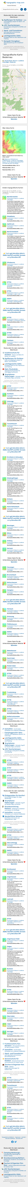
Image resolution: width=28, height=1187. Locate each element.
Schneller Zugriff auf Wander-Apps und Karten (15, 377)
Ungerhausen (11, 877)
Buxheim (10, 969)
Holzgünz (10, 590)
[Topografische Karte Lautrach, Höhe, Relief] (4, 907)
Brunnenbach (11, 575)
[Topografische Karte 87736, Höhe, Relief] (4, 702)
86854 (9, 783)
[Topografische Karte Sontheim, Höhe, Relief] (4, 396)
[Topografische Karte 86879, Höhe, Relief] (4, 301)
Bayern (16, 198)
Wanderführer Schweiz (13, 816)
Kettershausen (12, 582)
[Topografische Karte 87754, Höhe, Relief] (4, 676)
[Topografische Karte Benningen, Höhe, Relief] (4, 528)
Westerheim (17, 335)
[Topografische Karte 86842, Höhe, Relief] (4, 634)
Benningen (10, 525)
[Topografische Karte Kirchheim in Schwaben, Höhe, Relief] (4, 466)
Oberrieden (11, 1016)
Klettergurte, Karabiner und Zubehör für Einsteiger (15, 809)
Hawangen (10, 567)
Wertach (10, 548)
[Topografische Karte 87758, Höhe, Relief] (4, 762)
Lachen (9, 1116)
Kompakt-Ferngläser (12, 41)
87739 (9, 775)
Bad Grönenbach (12, 231)
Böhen (9, 533)
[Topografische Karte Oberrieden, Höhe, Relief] (4, 1018)
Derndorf (16, 771)
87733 (9, 317)
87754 (9, 673)
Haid (19, 294)
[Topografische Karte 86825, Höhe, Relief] (4, 830)
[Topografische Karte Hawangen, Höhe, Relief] (4, 569)
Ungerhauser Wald (13, 939)
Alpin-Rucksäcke (11, 369)
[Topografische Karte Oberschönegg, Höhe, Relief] (4, 845)
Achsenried (22, 778)
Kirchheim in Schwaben (15, 457)
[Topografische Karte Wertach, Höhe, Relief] (4, 551)
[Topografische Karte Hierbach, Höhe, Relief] (4, 611)
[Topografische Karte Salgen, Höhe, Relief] (4, 956)
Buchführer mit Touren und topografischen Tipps (12, 818)
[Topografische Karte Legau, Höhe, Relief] (4, 1026)
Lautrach (10, 899)
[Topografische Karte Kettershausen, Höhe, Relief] (4, 585)
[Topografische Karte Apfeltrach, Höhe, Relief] (4, 226)
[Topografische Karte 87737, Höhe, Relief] (4, 388)
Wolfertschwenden (13, 716)
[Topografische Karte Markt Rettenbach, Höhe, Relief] (4, 509)
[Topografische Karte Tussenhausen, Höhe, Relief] (4, 433)
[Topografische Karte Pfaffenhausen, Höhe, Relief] (4, 626)
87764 (9, 291)
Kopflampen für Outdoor (13, 20)
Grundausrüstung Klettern (14, 1158)
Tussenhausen (12, 423)
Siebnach (16, 853)
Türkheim (10, 340)
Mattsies (16, 612)
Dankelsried (17, 285)
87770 (9, 1078)
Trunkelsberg (11, 692)
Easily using (14, 255)
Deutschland (10, 198)
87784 (9, 333)
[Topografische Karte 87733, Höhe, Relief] (4, 320)
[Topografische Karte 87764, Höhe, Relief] (4, 293)
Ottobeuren (11, 262)
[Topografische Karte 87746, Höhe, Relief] (4, 285)
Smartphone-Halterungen (10, 375)
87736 (9, 700)
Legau (15, 294)
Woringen (10, 1031)
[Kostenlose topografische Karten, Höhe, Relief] (3, 60)
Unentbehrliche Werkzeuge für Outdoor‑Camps (12, 1155)
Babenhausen (11, 650)
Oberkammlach (17, 676)
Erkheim (10, 499)
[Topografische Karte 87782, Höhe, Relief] (4, 711)
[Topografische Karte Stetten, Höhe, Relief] (4, 1011)
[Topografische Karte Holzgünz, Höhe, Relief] (4, 592)
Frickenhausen (17, 1110)
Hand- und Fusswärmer (13, 30)
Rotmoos (23, 320)
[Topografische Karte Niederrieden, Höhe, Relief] (4, 668)
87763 (9, 990)
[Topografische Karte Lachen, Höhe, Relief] (4, 1119)
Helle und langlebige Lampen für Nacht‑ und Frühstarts (15, 21)
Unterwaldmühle (11, 704)
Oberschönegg (12, 843)
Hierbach (10, 609)
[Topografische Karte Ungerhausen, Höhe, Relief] (4, 886)
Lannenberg (17, 320)
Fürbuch (16, 778)
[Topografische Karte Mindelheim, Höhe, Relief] (4, 219)
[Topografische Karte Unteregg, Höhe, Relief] (4, 411)
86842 (9, 632)
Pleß (8, 325)
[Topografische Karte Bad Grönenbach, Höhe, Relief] (4, 240)
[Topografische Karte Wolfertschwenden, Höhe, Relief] (4, 719)
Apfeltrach (10, 224)
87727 (9, 919)
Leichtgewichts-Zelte (12, 36)
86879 (9, 299)
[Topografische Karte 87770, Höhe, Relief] (4, 1080)
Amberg (9, 541)
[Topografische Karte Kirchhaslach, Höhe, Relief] (4, 871)
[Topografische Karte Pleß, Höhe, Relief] (4, 327)
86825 (9, 827)
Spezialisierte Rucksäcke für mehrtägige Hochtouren (12, 371)
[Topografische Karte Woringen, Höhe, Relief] (4, 1034)
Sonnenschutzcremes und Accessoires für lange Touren (14, 1061)
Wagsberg (16, 763)
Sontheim (10, 394)
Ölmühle (9, 1112)
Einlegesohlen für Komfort (15, 795)
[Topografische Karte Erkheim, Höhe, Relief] (4, 501)
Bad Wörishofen (12, 197)
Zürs (20, 992)
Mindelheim (11, 216)
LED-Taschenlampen (12, 25)
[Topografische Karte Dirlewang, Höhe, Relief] (4, 619)
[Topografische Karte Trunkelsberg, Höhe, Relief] (4, 694)
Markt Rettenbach (13, 507)
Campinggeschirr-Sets (13, 733)
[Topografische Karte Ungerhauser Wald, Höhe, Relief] (4, 941)
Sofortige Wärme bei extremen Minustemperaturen (12, 32)
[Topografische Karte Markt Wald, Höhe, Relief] (4, 660)
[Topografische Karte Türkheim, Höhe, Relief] (4, 343)
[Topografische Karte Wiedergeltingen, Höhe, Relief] (4, 487)
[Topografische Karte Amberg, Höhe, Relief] (4, 543)
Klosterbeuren (10, 923)
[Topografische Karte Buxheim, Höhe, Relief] (4, 977)
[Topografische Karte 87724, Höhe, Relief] (4, 837)
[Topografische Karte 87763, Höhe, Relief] (4, 992)
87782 (9, 709)
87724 (9, 835)
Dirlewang (10, 616)
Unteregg (10, 401)
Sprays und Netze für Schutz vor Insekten (14, 355)
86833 (9, 850)
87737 (9, 386)
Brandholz (9, 286)
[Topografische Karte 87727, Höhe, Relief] (4, 921)
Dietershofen (17, 1080)
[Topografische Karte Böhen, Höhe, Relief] (4, 535)
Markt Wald (11, 658)
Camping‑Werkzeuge (12, 1153)
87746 (9, 282)
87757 (9, 768)
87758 (9, 760)
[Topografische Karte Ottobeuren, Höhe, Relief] (4, 271)
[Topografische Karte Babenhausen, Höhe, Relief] (4, 653)
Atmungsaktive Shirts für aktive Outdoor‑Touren (14, 1046)
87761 (9, 1107)
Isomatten (9, 729)
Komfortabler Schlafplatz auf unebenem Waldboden (15, 729)
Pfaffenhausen (12, 624)
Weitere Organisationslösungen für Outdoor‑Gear (12, 1068)
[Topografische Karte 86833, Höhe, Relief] (4, 853)
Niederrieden (11, 666)
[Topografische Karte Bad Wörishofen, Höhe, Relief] (4, 205)
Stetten (9, 1008)
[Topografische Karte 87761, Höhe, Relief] (4, 1110)
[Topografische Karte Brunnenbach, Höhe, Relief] (4, 577)
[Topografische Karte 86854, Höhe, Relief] (4, 785)
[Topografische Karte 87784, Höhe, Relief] (4, 335)
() (12, 161)
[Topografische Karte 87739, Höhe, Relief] (4, 778)
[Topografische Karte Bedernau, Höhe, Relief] (14, 141)
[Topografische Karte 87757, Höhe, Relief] (4, 770)
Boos (15, 389)
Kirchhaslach (11, 869)
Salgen (9, 946)
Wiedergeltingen (18, 301)
